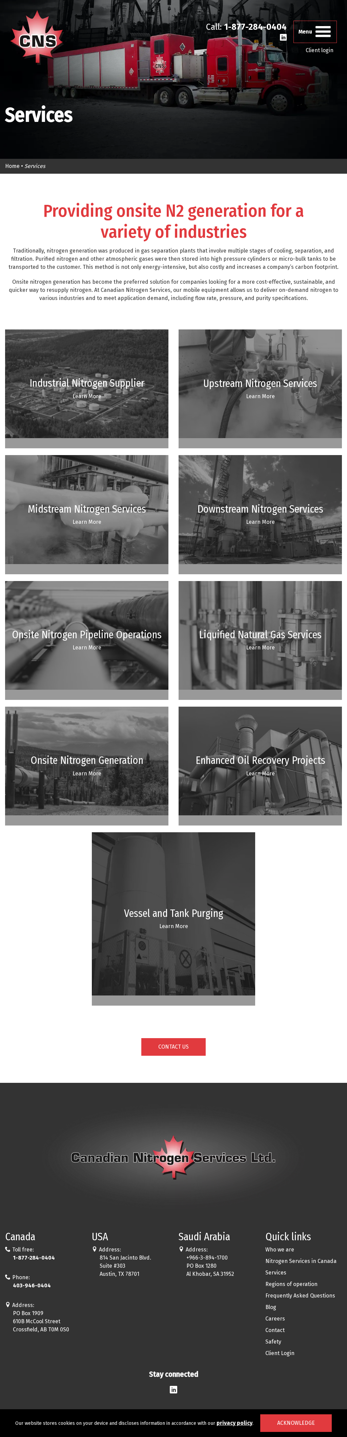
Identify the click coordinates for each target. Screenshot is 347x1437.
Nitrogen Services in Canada (300, 1261)
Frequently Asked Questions (300, 1295)
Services (275, 1272)
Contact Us (173, 1047)
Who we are (279, 1249)
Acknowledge (296, 1423)
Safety (273, 1341)
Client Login (279, 1353)
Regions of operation (291, 1284)
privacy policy (234, 1423)
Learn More (87, 396)
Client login (319, 50)
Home (12, 166)
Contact (275, 1330)
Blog (270, 1307)
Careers (275, 1318)
